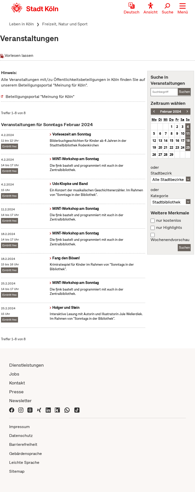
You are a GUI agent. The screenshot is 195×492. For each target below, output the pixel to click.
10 (182, 133)
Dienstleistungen (26, 365)
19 (154, 147)
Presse (16, 392)
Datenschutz (21, 435)
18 (188, 140)
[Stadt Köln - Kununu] (57, 409)
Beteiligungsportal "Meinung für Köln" (40, 96)
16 (177, 140)
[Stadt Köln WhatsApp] (67, 409)
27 (160, 154)
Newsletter (20, 400)
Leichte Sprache (24, 462)
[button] (182, 9)
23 (177, 147)
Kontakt (17, 383)
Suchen (184, 92)
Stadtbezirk (161, 170)
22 (171, 147)
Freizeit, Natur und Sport (65, 24)
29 (171, 154)
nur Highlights (169, 228)
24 (182, 147)
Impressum (19, 426)
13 (160, 140)
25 (188, 147)
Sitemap (16, 471)
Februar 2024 (170, 111)
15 (171, 140)
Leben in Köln (21, 24)
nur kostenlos (168, 220)
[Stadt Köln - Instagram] (20, 409)
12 (154, 140)
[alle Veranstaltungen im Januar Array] (154, 111)
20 (160, 147)
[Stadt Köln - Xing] (39, 409)
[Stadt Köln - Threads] (29, 409)
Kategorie (159, 192)
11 (188, 133)
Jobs (14, 374)
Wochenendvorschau (170, 240)
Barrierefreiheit (23, 444)
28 (165, 154)
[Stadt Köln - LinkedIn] (48, 409)
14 (165, 140)
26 (154, 154)
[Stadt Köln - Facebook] (11, 409)
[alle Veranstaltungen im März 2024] (187, 111)
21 (165, 147)
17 (182, 140)
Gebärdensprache (25, 453)
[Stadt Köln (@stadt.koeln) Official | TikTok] (77, 409)
